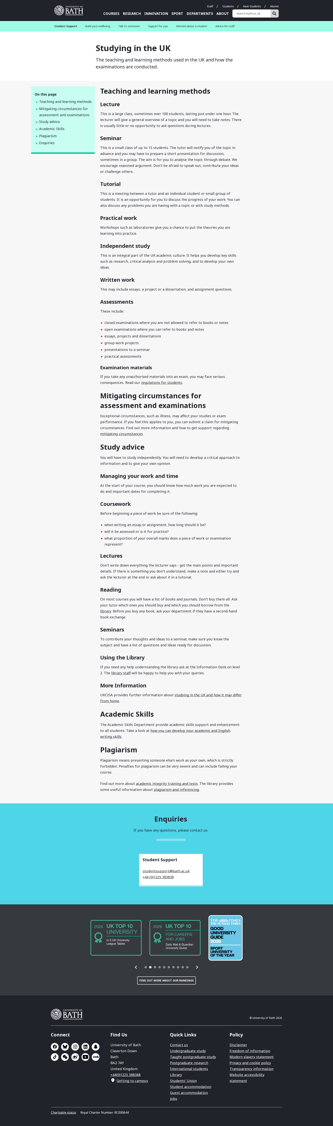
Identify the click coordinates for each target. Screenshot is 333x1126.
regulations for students (161, 382)
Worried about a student (191, 26)
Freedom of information (250, 1051)
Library (176, 1074)
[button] (136, 967)
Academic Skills (52, 128)
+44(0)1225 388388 (125, 1074)
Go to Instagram (75, 1047)
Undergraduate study (188, 1051)
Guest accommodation (189, 1092)
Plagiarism (48, 136)
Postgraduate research (189, 1062)
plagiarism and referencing (176, 789)
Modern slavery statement (252, 1057)
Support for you (158, 26)
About (222, 13)
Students (228, 6)
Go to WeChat (65, 1057)
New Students (252, 6)
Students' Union (183, 1080)
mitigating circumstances (121, 433)
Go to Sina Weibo (75, 1057)
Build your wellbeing (97, 26)
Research (132, 13)
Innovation (156, 13)
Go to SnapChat (95, 1047)
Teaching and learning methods (65, 101)
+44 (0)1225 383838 (158, 877)
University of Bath (70, 10)
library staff (121, 673)
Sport (177, 13)
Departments (200, 13)
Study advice (49, 121)
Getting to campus (132, 1080)
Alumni (274, 6)
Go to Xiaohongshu (95, 1057)
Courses (111, 13)
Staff (210, 6)
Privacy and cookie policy (250, 1062)
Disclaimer (238, 1045)
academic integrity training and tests (167, 783)
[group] (116, 938)
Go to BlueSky (65, 1047)
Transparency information (251, 1068)
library (105, 611)
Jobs (173, 1098)
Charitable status (63, 1112)
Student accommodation (190, 1086)
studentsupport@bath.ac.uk (166, 871)
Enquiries (47, 142)
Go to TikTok (55, 1057)
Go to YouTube (85, 1057)
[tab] (146, 967)
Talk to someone (129, 26)
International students (189, 1068)
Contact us (179, 1045)
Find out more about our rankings (166, 980)
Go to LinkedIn (85, 1047)
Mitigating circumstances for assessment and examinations (64, 111)
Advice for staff (225, 26)
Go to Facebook (55, 1047)
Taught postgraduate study (193, 1057)
